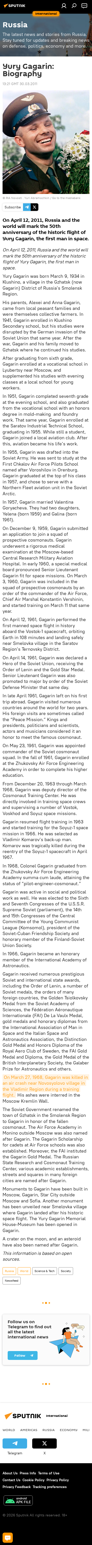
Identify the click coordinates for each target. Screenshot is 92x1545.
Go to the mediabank (66, 198)
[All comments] (8, 1538)
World (24, 1271)
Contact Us (11, 1480)
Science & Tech (44, 1271)
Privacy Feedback (17, 1486)
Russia (9, 1271)
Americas (28, 1430)
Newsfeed (11, 1280)
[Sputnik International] (15, 7)
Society (66, 1271)
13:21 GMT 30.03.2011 (20, 84)
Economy (68, 1430)
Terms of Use (49, 1473)
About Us (10, 1473)
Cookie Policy (33, 1480)
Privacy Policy (58, 1480)
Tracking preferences (50, 1486)
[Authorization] (64, 6)
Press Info (28, 1473)
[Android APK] (18, 1501)
